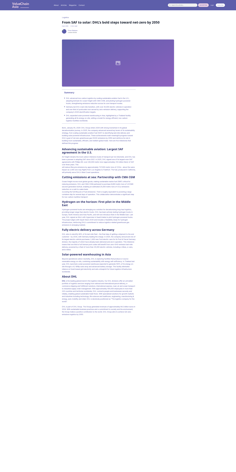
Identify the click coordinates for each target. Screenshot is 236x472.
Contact (82, 5)
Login (212, 5)
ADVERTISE (203, 5)
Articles (64, 5)
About (56, 5)
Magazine (72, 5)
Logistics (65, 17)
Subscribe (220, 5)
